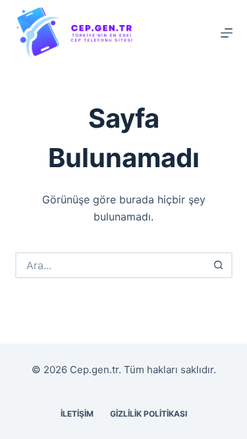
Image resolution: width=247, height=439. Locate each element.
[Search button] (219, 265)
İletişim (77, 414)
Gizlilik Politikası (148, 414)
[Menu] (227, 33)
